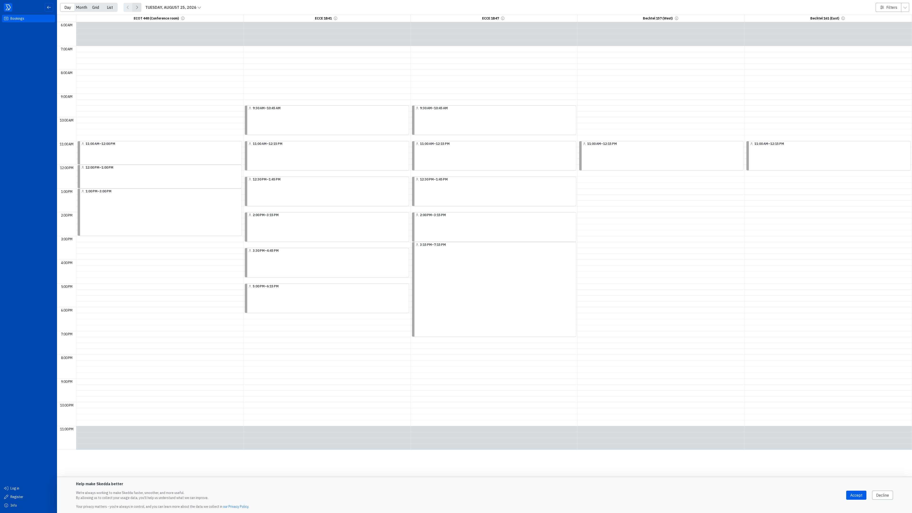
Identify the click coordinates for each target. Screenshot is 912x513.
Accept (856, 495)
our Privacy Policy (235, 506)
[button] (183, 18)
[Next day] (136, 7)
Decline (882, 495)
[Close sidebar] (49, 7)
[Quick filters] (905, 7)
